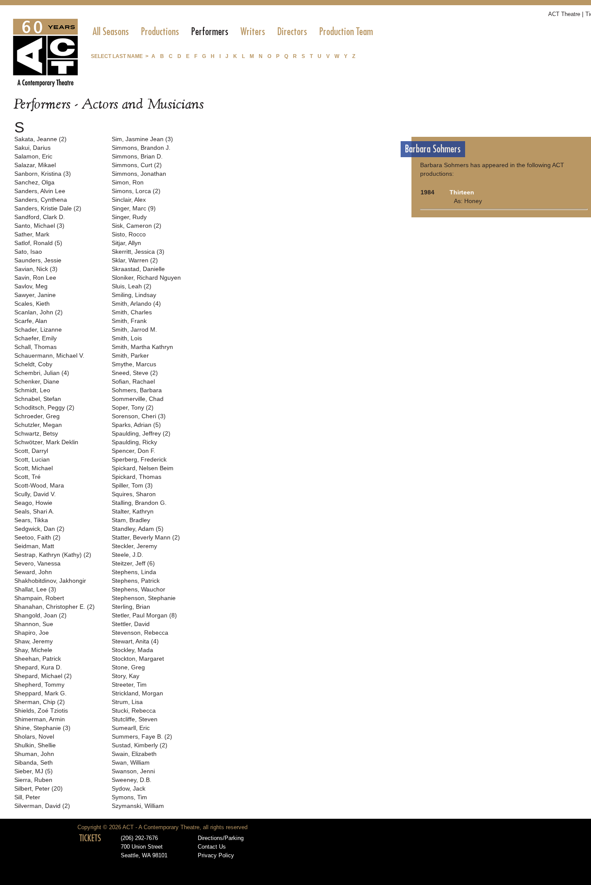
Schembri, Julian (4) (41, 372)
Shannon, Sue (33, 623)
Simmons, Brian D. (137, 156)
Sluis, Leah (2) (131, 286)
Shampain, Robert (39, 597)
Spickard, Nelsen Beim (142, 468)
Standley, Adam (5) (138, 528)
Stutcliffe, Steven (134, 719)
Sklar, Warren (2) (135, 260)
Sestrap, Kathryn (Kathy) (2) (52, 554)
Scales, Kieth (32, 303)
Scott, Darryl (31, 450)
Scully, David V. (35, 494)
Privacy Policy (216, 856)
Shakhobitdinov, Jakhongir (50, 580)
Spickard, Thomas (136, 476)
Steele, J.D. (127, 554)
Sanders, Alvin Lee (39, 190)
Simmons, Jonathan (139, 173)
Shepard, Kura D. (38, 667)
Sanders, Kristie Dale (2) (47, 208)
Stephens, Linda (134, 571)
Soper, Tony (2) (133, 407)
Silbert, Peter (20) (38, 788)
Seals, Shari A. (34, 511)
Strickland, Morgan (137, 693)
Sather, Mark (31, 234)
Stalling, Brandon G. (139, 502)
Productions (160, 31)
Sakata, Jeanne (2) (40, 139)
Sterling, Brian (131, 606)
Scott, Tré (27, 476)
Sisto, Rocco (129, 234)
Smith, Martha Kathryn (142, 346)
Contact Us (212, 847)
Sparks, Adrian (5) (136, 424)
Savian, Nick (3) (36, 268)
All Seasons (111, 31)
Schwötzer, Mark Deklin (46, 442)
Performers (209, 31)
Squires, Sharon (134, 494)
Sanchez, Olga (34, 182)
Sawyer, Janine (35, 294)
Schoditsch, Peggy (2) (44, 407)
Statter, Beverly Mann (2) (146, 537)
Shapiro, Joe (31, 632)
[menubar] (233, 31)
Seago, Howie (33, 502)
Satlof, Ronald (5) (38, 242)
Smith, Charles (132, 312)
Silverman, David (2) (42, 805)
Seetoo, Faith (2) (37, 537)
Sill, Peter (27, 797)
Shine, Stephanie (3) (42, 727)
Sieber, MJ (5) (33, 771)
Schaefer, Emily (35, 338)
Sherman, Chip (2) (39, 701)
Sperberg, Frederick (139, 459)
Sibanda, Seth (33, 762)
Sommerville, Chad (138, 398)
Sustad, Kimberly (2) (139, 745)
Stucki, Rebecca (134, 710)
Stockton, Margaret (138, 658)
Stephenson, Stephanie (144, 597)
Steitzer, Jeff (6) (133, 563)
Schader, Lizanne (38, 329)
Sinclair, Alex (129, 199)
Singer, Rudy (129, 216)
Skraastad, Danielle (138, 268)
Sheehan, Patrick (37, 658)
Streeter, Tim (129, 684)
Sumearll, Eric (131, 727)
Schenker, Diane (36, 381)
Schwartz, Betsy (36, 433)
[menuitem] (111, 31)
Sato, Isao (28, 251)
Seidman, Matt (34, 546)
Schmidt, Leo (32, 390)
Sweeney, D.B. (131, 779)
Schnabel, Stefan (37, 398)
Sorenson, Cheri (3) (139, 416)
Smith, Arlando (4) (136, 303)
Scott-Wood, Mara (39, 485)
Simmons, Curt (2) (137, 164)
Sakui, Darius (32, 147)
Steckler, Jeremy (134, 546)
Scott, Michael (33, 468)
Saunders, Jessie (37, 260)
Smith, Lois (127, 338)
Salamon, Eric (33, 156)
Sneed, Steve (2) (135, 372)
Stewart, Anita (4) (135, 641)
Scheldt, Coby (33, 364)
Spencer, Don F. (133, 450)
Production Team (346, 31)
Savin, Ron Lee (35, 277)
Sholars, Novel (34, 736)
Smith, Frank (129, 320)
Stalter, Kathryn (133, 511)
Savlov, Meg (31, 286)
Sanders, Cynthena (40, 199)
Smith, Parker (130, 355)
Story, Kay (125, 675)
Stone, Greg (128, 667)
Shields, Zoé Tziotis (41, 710)
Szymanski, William (138, 805)
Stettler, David (131, 623)
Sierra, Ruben (33, 779)
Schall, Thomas (35, 346)
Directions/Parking (221, 838)
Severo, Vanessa (37, 563)
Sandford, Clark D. (39, 216)
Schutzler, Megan (38, 424)
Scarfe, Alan (30, 320)
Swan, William (131, 762)
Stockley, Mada (132, 649)
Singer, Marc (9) (134, 208)
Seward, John (33, 571)
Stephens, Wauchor (138, 589)
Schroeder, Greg (37, 416)
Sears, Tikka (31, 520)
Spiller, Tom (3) (132, 485)
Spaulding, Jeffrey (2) (141, 433)
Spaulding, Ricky (134, 442)
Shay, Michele (33, 649)
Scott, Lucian (32, 459)
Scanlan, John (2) (38, 312)
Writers (253, 31)
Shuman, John (34, 753)
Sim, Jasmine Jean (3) (142, 139)
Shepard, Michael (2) (43, 675)
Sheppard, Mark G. (40, 693)
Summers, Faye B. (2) (142, 736)
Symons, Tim (129, 797)
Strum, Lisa (127, 701)
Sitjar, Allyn (126, 242)
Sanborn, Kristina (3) (42, 173)
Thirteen (462, 192)
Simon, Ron (128, 182)
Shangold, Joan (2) (40, 615)
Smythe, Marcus (134, 364)
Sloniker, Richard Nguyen (146, 277)
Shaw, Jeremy (33, 641)
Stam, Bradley (131, 520)
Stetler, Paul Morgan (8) (144, 615)
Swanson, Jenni (133, 771)
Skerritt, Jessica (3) (138, 251)
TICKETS (90, 838)
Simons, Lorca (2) (136, 190)
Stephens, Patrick (136, 580)
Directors (292, 31)
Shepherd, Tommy (39, 684)
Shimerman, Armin (39, 719)
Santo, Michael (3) (39, 225)
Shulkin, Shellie (35, 745)
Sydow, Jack (128, 788)
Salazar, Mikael (35, 164)
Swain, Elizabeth (134, 753)
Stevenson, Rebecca (140, 632)
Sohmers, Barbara (137, 390)
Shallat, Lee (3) (35, 589)
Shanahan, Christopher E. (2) (54, 606)
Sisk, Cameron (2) (136, 225)
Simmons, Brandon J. (141, 147)
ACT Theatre (564, 14)
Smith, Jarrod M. (134, 329)
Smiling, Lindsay (134, 294)
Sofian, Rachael (133, 381)
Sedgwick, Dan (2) (39, 528)
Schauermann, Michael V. (49, 355)
